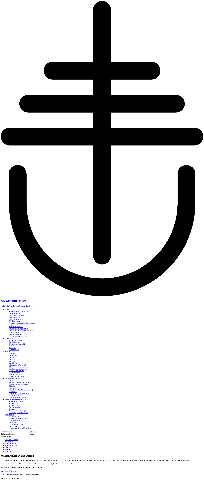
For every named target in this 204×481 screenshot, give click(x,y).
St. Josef (12, 357)
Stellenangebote (14, 313)
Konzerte (12, 409)
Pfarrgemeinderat (15, 319)
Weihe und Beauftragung (17, 397)
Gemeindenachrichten (16, 401)
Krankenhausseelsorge (16, 424)
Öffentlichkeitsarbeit (16, 327)
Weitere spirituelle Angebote (18, 411)
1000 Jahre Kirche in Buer (18, 336)
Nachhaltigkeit (14, 332)
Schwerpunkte (10, 338)
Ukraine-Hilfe (14, 417)
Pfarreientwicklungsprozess (18, 329)
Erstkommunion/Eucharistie (18, 384)
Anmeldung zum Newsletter (18, 413)
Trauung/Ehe (13, 388)
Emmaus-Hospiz (15, 374)
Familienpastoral (14, 342)
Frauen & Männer (11, 445)
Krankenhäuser (14, 373)
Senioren (8, 447)
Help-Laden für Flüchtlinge (18, 418)
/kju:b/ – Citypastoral (16, 340)
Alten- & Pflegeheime (16, 371)
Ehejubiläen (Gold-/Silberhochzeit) (21, 390)
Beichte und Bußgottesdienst (19, 394)
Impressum (4, 471)
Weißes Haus (13, 426)
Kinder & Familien (11, 440)
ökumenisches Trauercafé (17, 365)
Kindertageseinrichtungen (18, 369)
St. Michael (13, 361)
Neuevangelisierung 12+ (17, 344)
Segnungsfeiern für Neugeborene (20, 382)
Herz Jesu (12, 353)
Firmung (12, 386)
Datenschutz (13, 471)
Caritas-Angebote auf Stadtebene (20, 428)
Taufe (11, 380)
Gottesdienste (13, 403)
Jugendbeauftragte (15, 325)
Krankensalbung (14, 395)
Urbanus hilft (9, 415)
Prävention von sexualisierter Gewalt (21, 330)
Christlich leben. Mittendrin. (18, 311)
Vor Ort (7, 352)
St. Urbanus (13, 363)
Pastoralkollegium (15, 317)
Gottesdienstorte (14, 405)
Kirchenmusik (14, 350)
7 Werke (12, 346)
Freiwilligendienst (15, 334)
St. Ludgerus (13, 359)
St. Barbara (13, 355)
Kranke (7, 449)
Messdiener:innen (11, 443)
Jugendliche (9, 442)
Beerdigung (13, 392)
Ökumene (12, 348)
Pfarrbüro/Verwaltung (16, 315)
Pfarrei (7, 309)
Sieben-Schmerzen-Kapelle (18, 367)
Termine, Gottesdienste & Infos (15, 399)
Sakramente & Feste (12, 378)
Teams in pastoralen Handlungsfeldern (22, 323)
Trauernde (8, 451)
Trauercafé (12, 422)
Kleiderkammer (14, 420)
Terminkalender (14, 407)
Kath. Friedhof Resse (16, 376)
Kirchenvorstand (15, 321)
